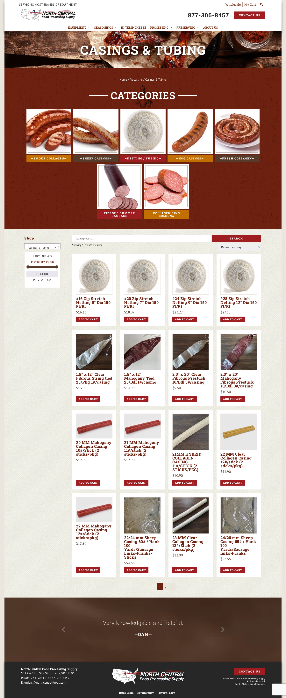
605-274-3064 (34, 678)
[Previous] (63, 629)
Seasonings (103, 27)
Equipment (77, 27)
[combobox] (42, 246)
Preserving (185, 27)
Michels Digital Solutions (253, 684)
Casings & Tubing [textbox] (41, 247)
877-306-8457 (59, 678)
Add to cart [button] (88, 319)
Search (236, 238)
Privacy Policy (166, 693)
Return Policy (145, 693)
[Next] (222, 629)
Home (123, 79)
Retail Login (126, 693)
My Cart (250, 4)
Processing (159, 27)
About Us (210, 27)
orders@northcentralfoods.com (45, 682)
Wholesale (233, 4)
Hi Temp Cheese (133, 27)
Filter (42, 274)
